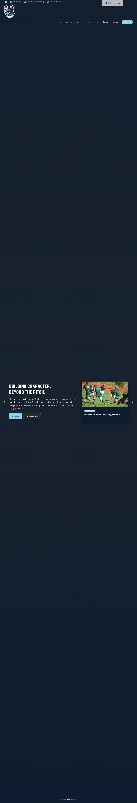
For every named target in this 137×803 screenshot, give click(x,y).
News (115, 22)
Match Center (93, 22)
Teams (79, 22)
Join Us (15, 416)
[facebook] (6, 2)
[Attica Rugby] (9, 11)
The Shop (106, 22)
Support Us (32, 416)
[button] (73, 22)
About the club (66, 22)
